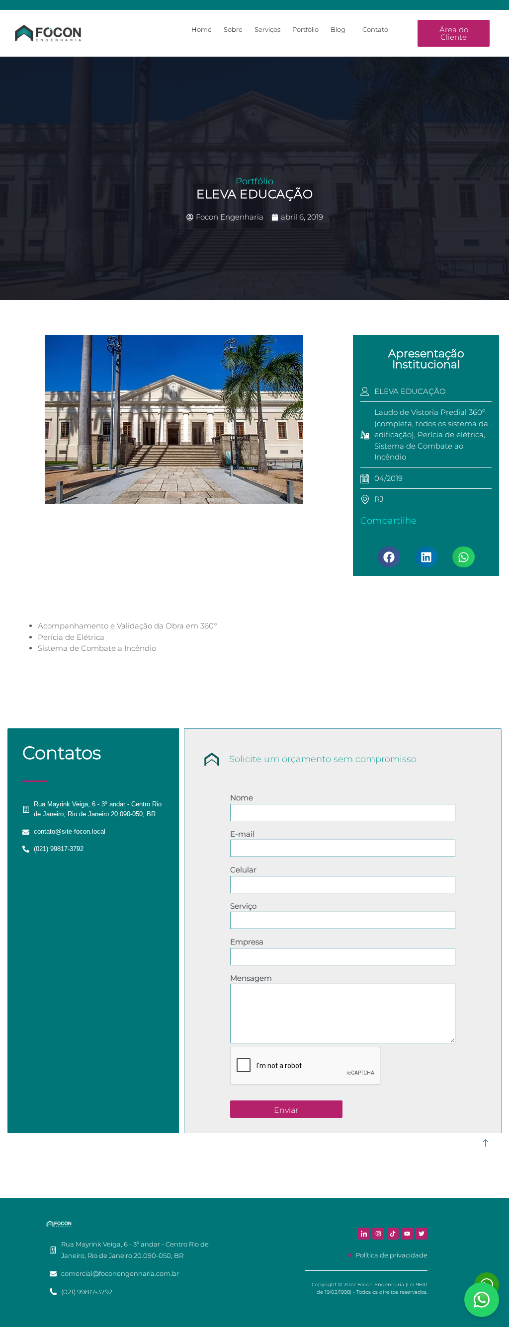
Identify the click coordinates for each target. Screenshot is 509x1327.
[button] (389, 556)
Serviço (243, 906)
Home (201, 29)
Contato (375, 29)
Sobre (233, 29)
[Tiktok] (393, 1234)
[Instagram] (378, 1234)
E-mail (242, 834)
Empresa (246, 941)
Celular (243, 869)
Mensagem (251, 978)
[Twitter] (421, 1234)
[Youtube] (407, 1234)
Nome (241, 797)
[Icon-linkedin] (364, 1234)
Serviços (267, 29)
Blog (338, 29)
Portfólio (305, 29)
